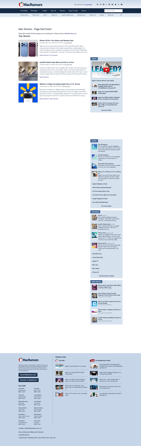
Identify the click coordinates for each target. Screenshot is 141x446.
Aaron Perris (37, 420)
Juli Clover (21, 395)
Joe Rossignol (68, 42)
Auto (48, 437)
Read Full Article (44, 55)
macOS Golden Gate (67, 15)
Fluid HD (43, 437)
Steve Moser (22, 420)
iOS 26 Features (103, 144)
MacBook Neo (81, 15)
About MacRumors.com (28, 375)
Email (20, 391)
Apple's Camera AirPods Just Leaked (103, 80)
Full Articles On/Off (32, 437)
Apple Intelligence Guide (100, 184)
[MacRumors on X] (106, 5)
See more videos (106, 110)
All (121, 15)
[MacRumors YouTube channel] (112, 5)
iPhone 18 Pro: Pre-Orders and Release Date (56, 40)
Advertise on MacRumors (28, 380)
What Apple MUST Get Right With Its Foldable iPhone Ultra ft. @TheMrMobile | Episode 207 (109, 86)
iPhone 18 (110, 15)
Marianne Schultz (38, 407)
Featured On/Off (23, 437)
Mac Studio (96, 268)
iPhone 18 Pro (24, 15)
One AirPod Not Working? (100, 202)
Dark (54, 437)
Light (51, 437)
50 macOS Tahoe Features (106, 163)
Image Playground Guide (100, 198)
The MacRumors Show (102, 360)
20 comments (54, 55)
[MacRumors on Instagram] (100, 5)
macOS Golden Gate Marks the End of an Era (57, 62)
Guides (44, 10)
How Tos (53, 10)
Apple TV (95, 261)
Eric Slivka (36, 388)
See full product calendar (106, 276)
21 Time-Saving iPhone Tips (101, 191)
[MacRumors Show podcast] (97, 5)
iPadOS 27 (54, 15)
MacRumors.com (70, 33)
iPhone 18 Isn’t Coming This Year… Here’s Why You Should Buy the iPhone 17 (108, 104)
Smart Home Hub (98, 257)
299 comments (54, 99)
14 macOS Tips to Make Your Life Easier (105, 195)
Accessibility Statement (24, 434)
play (106, 70)
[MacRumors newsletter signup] (122, 5)
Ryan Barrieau (37, 414)
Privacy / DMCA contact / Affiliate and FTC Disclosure (31, 432)
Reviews (62, 10)
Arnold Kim (21, 388)
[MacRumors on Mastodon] (109, 5)
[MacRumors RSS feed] (119, 5)
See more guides (106, 206)
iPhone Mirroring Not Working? (102, 187)
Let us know (88, 4)
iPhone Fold (35, 15)
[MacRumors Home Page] (30, 4)
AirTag (101, 15)
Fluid (39, 437)
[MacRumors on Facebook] (104, 5)
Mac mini (95, 265)
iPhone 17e (92, 15)
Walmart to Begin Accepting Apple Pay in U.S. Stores (60, 84)
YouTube (62, 360)
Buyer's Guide (73, 10)
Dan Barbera (22, 414)
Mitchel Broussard (23, 401)
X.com (23, 391)
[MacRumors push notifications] (115, 5)
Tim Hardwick (37, 401)
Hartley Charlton (23, 407)
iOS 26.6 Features (103, 155)
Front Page (23, 10)
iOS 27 (45, 15)
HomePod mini (97, 253)
